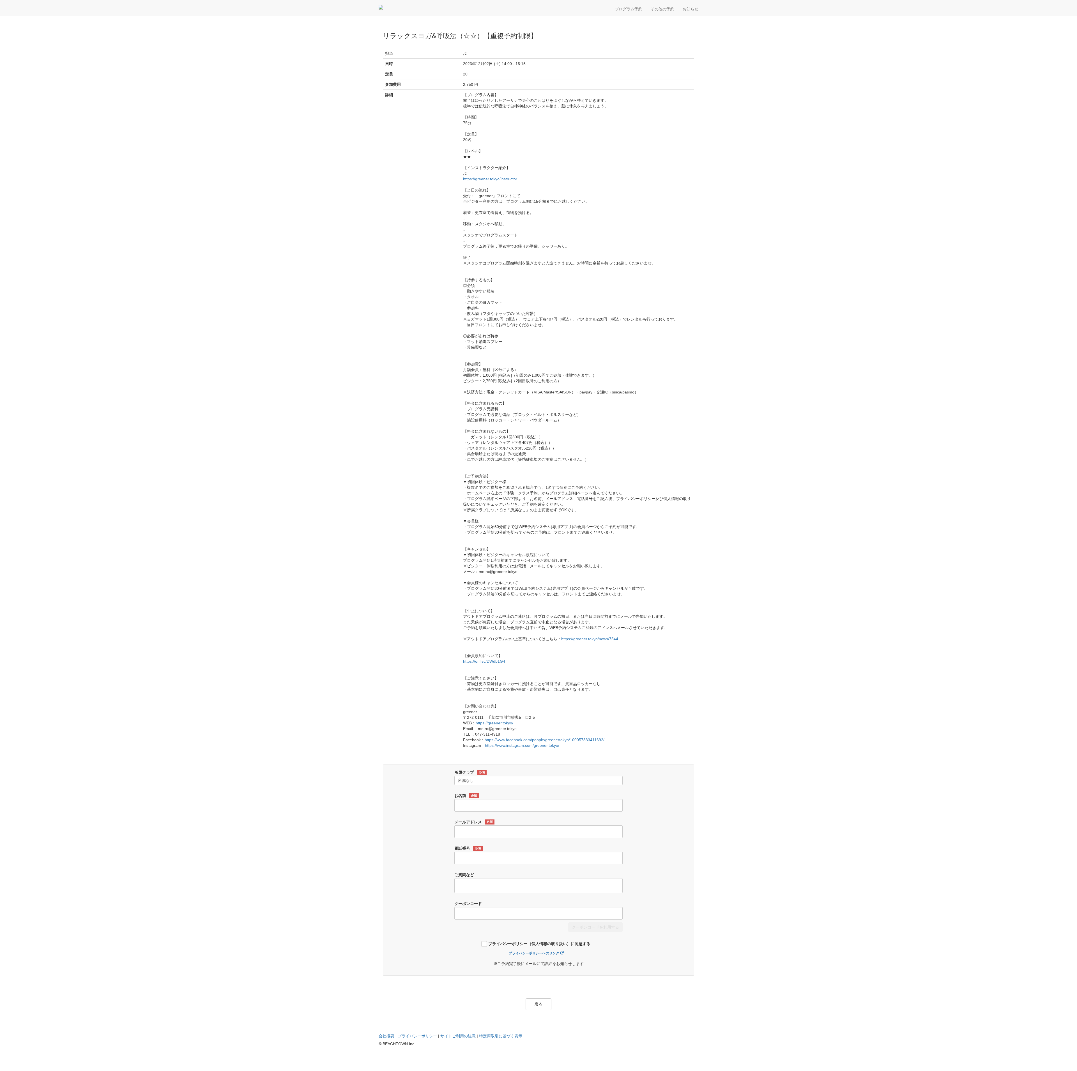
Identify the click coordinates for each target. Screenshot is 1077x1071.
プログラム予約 (628, 9)
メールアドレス (473, 822)
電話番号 (467, 848)
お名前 (465, 796)
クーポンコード (468, 904)
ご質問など (464, 875)
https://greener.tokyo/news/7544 (589, 639)
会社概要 (386, 1036)
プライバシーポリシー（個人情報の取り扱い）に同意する (539, 944)
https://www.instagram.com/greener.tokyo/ (522, 745)
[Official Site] (405, 7)
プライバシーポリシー (417, 1036)
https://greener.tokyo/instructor (490, 179)
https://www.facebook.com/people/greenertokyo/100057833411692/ (544, 740)
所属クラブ (469, 772)
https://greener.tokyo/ (494, 723)
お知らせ (690, 9)
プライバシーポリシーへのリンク (534, 953)
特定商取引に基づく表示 (500, 1036)
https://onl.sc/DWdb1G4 (484, 661)
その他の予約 (662, 9)
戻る (538, 1004)
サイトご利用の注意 (458, 1036)
